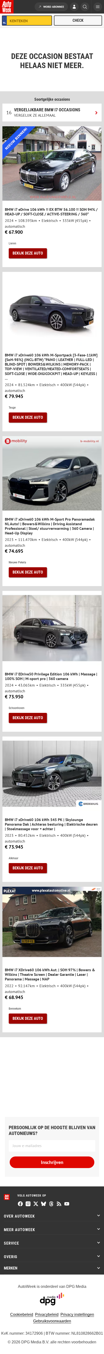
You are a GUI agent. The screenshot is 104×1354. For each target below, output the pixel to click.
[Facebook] (20, 1204)
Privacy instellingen (77, 1314)
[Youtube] (67, 1204)
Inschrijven (52, 1162)
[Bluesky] (43, 1204)
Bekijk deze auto (28, 253)
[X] (36, 1204)
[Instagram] (28, 1204)
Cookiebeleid (21, 1314)
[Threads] (51, 1204)
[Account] (74, 7)
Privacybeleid (47, 1314)
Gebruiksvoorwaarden (52, 1321)
